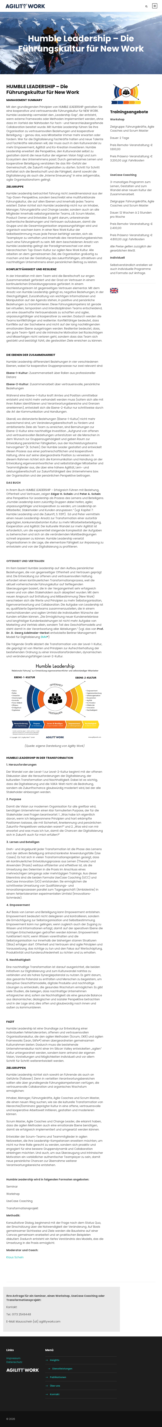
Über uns (55, 1386)
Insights (54, 1360)
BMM (44, 637)
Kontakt (54, 1394)
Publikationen (58, 1377)
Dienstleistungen (62, 1368)
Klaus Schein (15, 1257)
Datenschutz (14, 1362)
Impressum (13, 1358)
